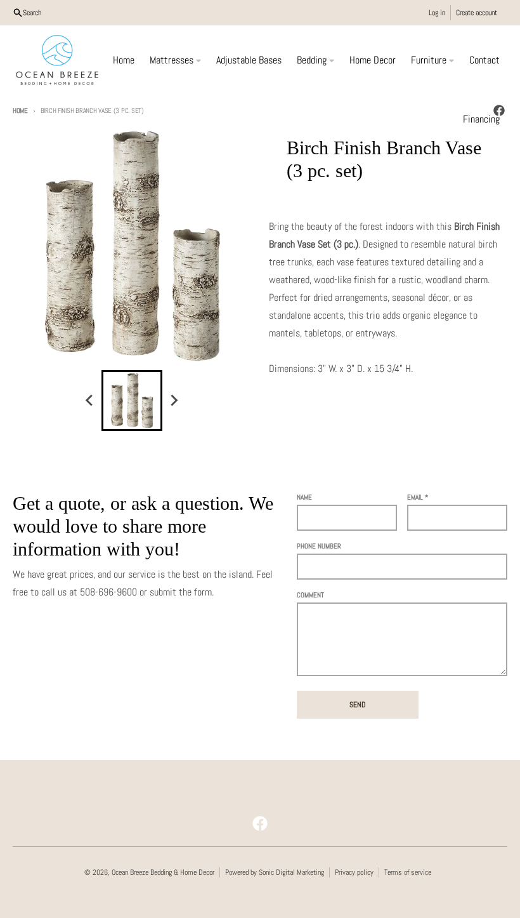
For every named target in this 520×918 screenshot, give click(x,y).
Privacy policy (354, 872)
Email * (417, 497)
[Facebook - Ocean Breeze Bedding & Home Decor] (260, 823)
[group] (131, 400)
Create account (476, 13)
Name (304, 497)
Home (20, 110)
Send (357, 705)
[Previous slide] (90, 400)
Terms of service (407, 872)
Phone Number (319, 546)
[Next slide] (174, 400)
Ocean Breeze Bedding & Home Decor (163, 872)
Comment (310, 594)
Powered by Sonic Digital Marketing (274, 872)
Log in (437, 13)
